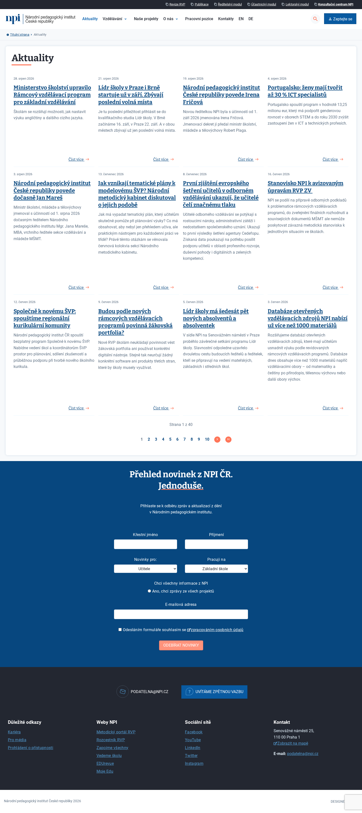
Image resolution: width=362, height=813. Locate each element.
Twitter (191, 755)
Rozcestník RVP (111, 740)
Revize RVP (177, 4)
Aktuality (90, 18)
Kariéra (14, 732)
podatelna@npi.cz (302, 753)
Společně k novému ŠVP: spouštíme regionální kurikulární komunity (45, 318)
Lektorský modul (297, 4)
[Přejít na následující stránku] (217, 439)
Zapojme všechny (113, 747)
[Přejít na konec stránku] (228, 439)
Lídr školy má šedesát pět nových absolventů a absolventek (216, 318)
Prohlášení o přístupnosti (30, 747)
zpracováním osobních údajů (217, 629)
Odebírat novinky (181, 645)
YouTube (193, 740)
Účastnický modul (263, 4)
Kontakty (226, 18)
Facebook (194, 732)
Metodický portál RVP (116, 732)
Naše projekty (146, 18)
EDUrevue (105, 763)
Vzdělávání (112, 18)
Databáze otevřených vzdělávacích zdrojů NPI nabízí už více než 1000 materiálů (307, 318)
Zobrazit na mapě (292, 743)
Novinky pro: (145, 559)
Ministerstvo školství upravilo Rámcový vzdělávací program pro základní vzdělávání (52, 94)
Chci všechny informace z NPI (181, 583)
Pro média (17, 740)
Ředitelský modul (230, 4)
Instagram (194, 763)
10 (207, 439)
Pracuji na (216, 559)
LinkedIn (192, 747)
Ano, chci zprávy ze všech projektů (182, 591)
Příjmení (216, 534)
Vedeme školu (109, 755)
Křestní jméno (145, 534)
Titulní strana (19, 34)
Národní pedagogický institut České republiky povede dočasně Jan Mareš (52, 190)
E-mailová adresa (181, 604)
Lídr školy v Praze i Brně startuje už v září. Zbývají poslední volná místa (130, 94)
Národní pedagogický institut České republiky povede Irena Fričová (221, 94)
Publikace (202, 4)
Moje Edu (105, 771)
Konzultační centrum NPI (335, 4)
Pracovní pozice (199, 18)
